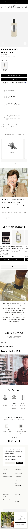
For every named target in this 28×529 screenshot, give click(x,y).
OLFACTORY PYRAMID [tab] (9, 134)
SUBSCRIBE (19, 463)
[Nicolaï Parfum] (14, 6)
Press (4, 480)
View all (14, 266)
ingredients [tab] (21, 134)
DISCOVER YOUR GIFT (20, 522)
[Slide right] (25, 43)
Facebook (17, 494)
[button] (4, 60)
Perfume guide (6, 499)
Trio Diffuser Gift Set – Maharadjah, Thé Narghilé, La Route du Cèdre (6, 249)
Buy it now (14, 79)
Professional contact (6, 495)
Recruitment (18, 476)
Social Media (6, 503)
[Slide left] (2, 43)
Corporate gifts (18, 480)
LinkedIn (17, 501)
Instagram (17, 497)
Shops (4, 473)
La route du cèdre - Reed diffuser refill (17, 247)
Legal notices (18, 473)
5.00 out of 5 (17, 336)
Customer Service (7, 476)
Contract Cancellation (18, 484)
